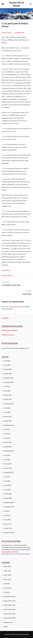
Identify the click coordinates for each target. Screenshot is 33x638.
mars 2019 (7, 519)
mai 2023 (7, 429)
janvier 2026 (8, 373)
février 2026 (8, 369)
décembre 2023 (9, 425)
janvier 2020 (8, 498)
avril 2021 (7, 477)
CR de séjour (8, 588)
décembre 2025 (9, 378)
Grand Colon (26, 294)
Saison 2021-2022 (9, 601)
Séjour (6, 626)
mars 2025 (7, 391)
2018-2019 (7, 566)
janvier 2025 (8, 399)
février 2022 (8, 464)
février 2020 (8, 494)
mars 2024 (7, 412)
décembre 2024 (9, 404)
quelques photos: (7, 275)
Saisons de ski (8, 622)
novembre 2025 (9, 382)
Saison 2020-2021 (9, 596)
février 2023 (8, 442)
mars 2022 (7, 459)
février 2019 (8, 524)
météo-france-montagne (9, 330)
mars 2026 (7, 365)
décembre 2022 (9, 451)
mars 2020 (7, 489)
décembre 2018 (9, 532)
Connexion (5, 318)
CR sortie (7, 592)
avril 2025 (7, 386)
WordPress (25, 634)
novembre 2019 (9, 507)
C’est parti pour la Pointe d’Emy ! (15, 25)
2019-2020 (7, 575)
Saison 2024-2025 (9, 614)
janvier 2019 (8, 528)
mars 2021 (7, 481)
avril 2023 (7, 434)
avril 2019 (7, 515)
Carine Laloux (7, 32)
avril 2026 (7, 361)
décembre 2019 (9, 502)
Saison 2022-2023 (9, 605)
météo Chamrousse (8, 334)
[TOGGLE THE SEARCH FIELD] (30, 4)
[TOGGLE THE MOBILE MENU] (3, 4)
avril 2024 (7, 408)
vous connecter (15, 306)
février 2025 (8, 395)
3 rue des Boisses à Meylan (10, 551)
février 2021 (8, 485)
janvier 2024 (8, 421)
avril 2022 (7, 455)
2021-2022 (7, 579)
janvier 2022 (8, 468)
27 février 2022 (19, 32)
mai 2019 (7, 511)
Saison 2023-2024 (9, 609)
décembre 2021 (9, 472)
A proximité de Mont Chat (11, 285)
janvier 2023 (8, 446)
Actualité (7, 583)
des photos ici (6, 270)
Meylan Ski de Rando (16, 4)
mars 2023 (7, 438)
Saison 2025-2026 (9, 618)
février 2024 (8, 416)
